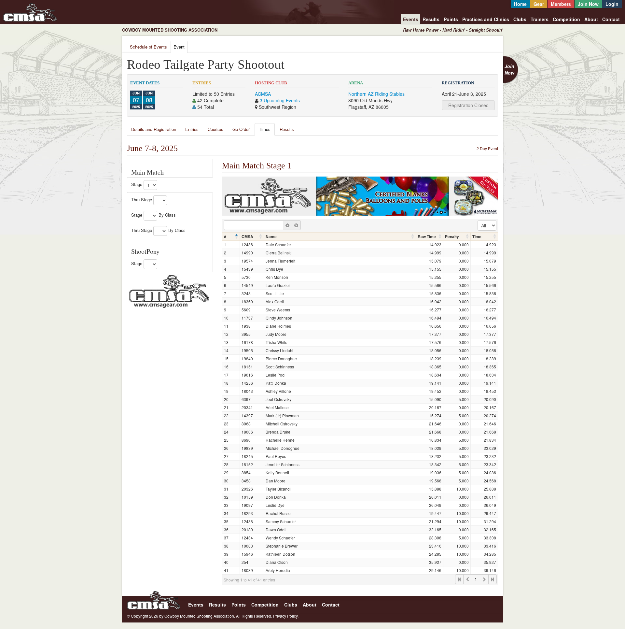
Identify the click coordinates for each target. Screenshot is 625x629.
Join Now (588, 4)
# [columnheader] (225, 236)
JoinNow (509, 69)
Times (265, 129)
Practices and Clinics (485, 19)
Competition (566, 19)
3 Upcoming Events (280, 100)
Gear (539, 4)
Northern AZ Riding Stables (376, 94)
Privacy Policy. (286, 616)
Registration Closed (468, 105)
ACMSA (263, 94)
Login (611, 4)
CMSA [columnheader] (247, 236)
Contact (611, 19)
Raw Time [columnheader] (427, 236)
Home (520, 4)
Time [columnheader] (476, 236)
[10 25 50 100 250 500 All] (487, 225)
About (591, 19)
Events (410, 19)
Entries (192, 129)
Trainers (540, 19)
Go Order (241, 129)
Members (561, 4)
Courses (215, 129)
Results (431, 19)
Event (179, 47)
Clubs (519, 19)
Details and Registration (153, 129)
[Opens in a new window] (169, 290)
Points (451, 19)
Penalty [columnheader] (452, 236)
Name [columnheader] (271, 236)
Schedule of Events (148, 47)
